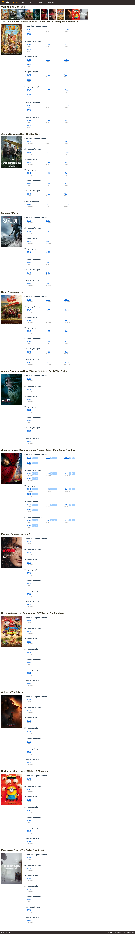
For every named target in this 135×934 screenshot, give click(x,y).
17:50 (29, 34)
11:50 (29, 621)
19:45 (66, 141)
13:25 (48, 458)
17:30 (29, 542)
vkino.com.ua (6, 932)
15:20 (29, 700)
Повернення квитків (114, 932)
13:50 (29, 858)
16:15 (66, 458)
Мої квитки (26, 2)
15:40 (29, 221)
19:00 (29, 463)
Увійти (39, 2)
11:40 (29, 141)
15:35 (48, 141)
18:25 (66, 300)
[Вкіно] (6, 2)
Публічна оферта (128, 932)
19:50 (29, 379)
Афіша (15, 2)
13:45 (66, 29)
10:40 (29, 458)
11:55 (48, 29)
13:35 (48, 300)
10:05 (29, 29)
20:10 (48, 221)
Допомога (50, 2)
